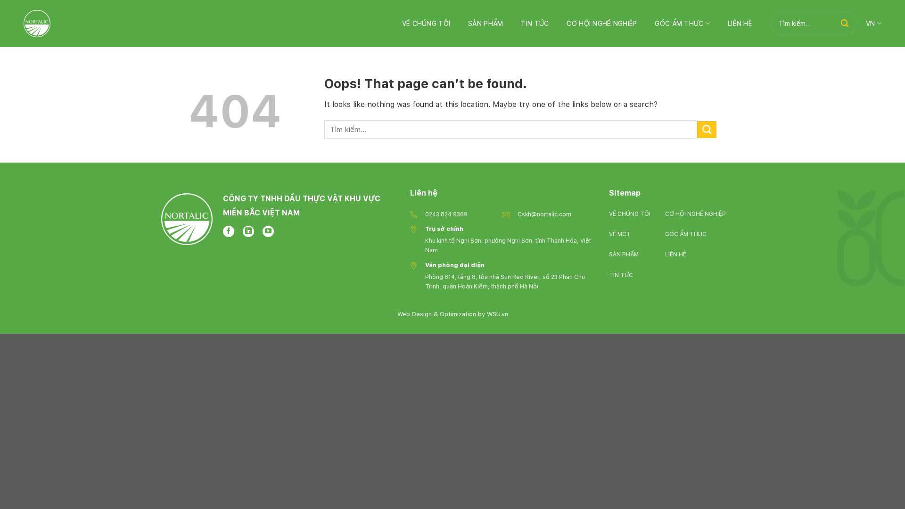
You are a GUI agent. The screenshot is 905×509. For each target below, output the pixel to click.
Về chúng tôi (426, 23)
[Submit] (845, 24)
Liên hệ (740, 23)
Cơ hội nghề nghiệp (602, 23)
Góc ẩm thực (679, 23)
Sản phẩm (485, 23)
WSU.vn (497, 314)
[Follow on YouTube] (268, 231)
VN (870, 23)
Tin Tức (535, 23)
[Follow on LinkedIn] (248, 231)
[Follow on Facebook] (228, 231)
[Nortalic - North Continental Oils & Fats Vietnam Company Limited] (37, 23)
